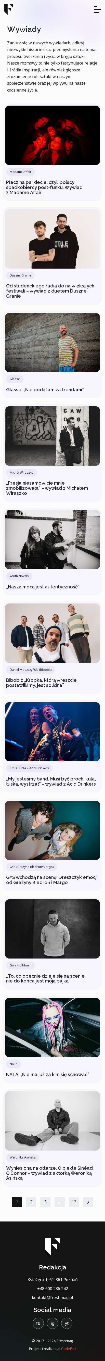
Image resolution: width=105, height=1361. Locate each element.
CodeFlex (68, 1348)
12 (74, 1202)
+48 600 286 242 (52, 1288)
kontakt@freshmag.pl (52, 1297)
